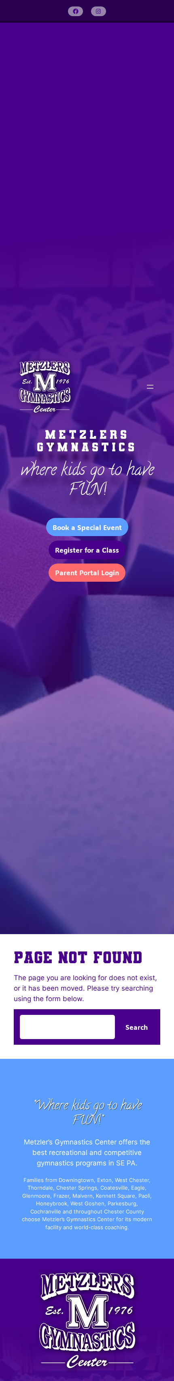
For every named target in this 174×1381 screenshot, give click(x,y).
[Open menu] (150, 387)
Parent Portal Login (87, 572)
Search (136, 1027)
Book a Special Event (87, 527)
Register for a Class (87, 549)
